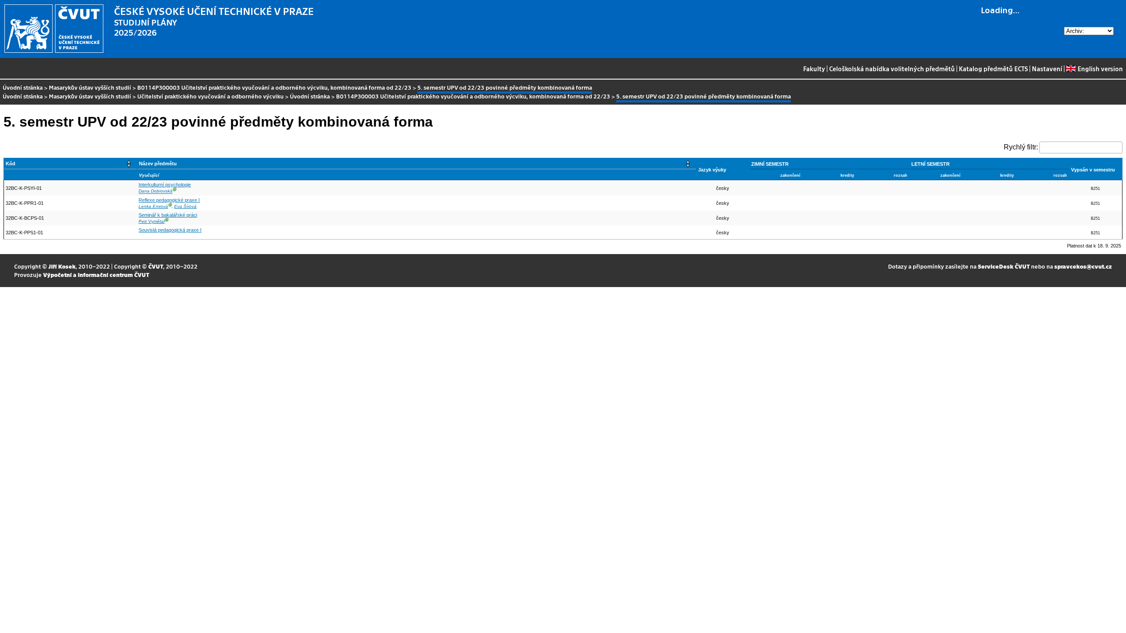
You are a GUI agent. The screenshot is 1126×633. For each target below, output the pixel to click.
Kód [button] (10, 163)
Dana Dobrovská (155, 191)
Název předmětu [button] (158, 163)
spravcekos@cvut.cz (1083, 266)
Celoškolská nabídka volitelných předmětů (892, 69)
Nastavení (1047, 69)
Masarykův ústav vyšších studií (90, 87)
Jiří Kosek (62, 266)
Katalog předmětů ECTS (993, 69)
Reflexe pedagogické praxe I (169, 200)
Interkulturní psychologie (165, 184)
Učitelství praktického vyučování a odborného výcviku (210, 96)
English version (1100, 69)
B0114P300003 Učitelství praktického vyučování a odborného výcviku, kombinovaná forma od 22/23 (274, 87)
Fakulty (814, 69)
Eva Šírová (185, 206)
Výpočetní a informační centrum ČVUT (96, 274)
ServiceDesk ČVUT (1004, 266)
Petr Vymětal (152, 221)
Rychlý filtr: (1021, 147)
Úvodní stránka (23, 87)
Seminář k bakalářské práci (168, 215)
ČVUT (155, 266)
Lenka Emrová (153, 206)
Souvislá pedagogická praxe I (170, 230)
